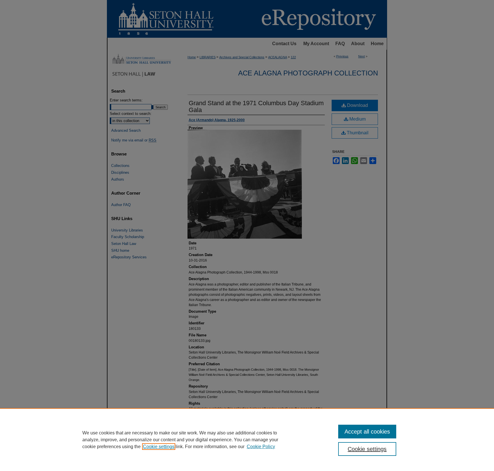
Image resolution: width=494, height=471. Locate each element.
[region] (247, 439)
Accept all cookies (367, 431)
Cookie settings (158, 446)
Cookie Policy (261, 446)
